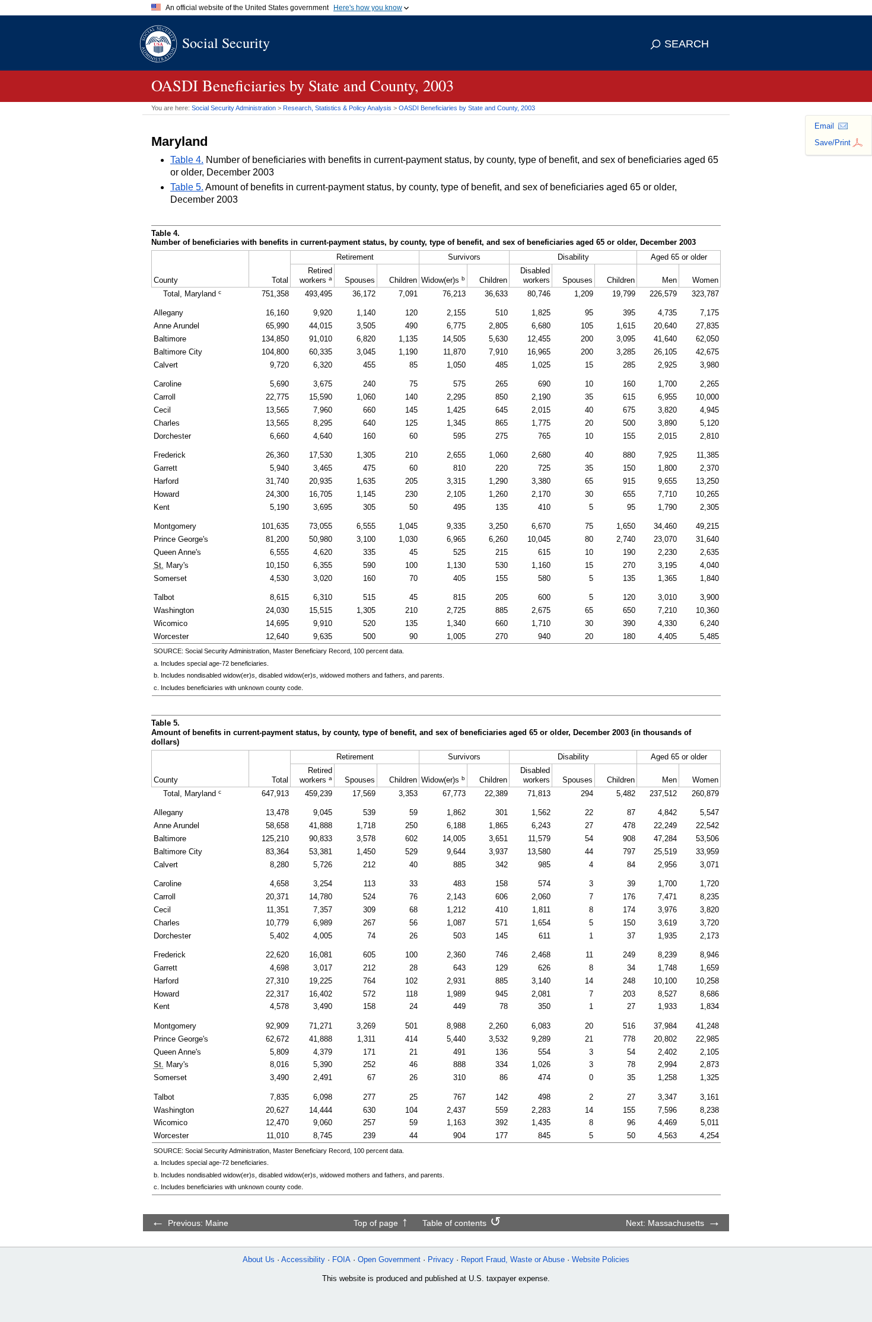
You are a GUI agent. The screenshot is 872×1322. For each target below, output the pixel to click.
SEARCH (686, 44)
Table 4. (186, 160)
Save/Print (832, 142)
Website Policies (600, 1259)
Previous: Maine (198, 1223)
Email (824, 126)
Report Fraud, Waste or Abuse (513, 1259)
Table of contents (454, 1223)
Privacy (441, 1259)
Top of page (376, 1223)
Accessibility (303, 1259)
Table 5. (186, 187)
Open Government (389, 1259)
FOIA (341, 1259)
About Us (259, 1259)
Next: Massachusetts (665, 1223)
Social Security (226, 42)
